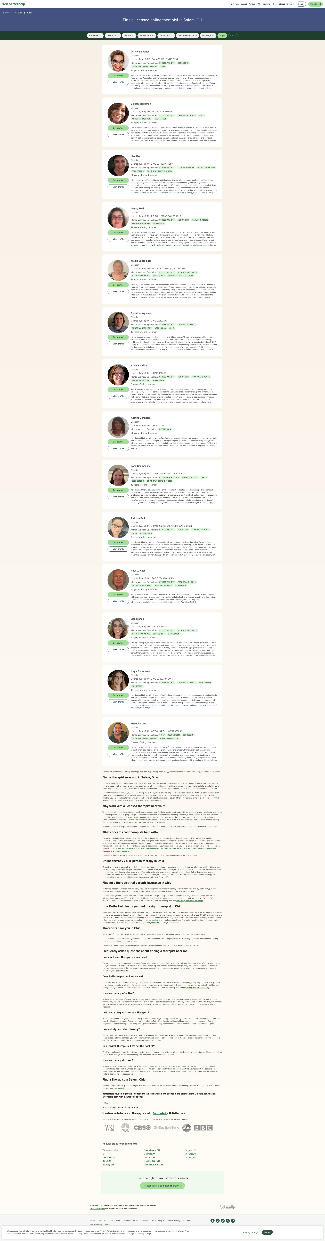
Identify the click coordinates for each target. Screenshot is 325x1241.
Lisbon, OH (149, 1157)
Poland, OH (190, 1157)
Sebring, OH (108, 1164)
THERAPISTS (8, 13)
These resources (97, 1208)
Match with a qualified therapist (162, 1186)
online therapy (136, 817)
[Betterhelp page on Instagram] (217, 1223)
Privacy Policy (106, 1231)
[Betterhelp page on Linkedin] (232, 1223)
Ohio (20, 13)
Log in (301, 4)
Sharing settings (250, 1232)
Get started (315, 4)
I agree (267, 1232)
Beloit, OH (107, 1161)
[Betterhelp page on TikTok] (222, 1223)
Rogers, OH (191, 1150)
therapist (127, 800)
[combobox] (95, 35)
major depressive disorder (152, 848)
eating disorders (121, 851)
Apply (222, 35)
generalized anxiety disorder (127, 848)
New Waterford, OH (153, 1164)
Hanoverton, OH (152, 1161)
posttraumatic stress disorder (177, 848)
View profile (118, 82)
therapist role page (156, 822)
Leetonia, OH (108, 1157)
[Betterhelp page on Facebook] (212, 1223)
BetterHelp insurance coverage (189, 901)
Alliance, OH (191, 1154)
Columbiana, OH (152, 1150)
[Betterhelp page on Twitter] (227, 1223)
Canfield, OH (150, 1154)
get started (154, 922)
